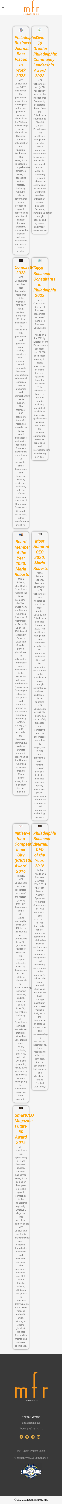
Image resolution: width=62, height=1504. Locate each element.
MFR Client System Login (31, 1450)
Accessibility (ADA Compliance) (31, 1457)
